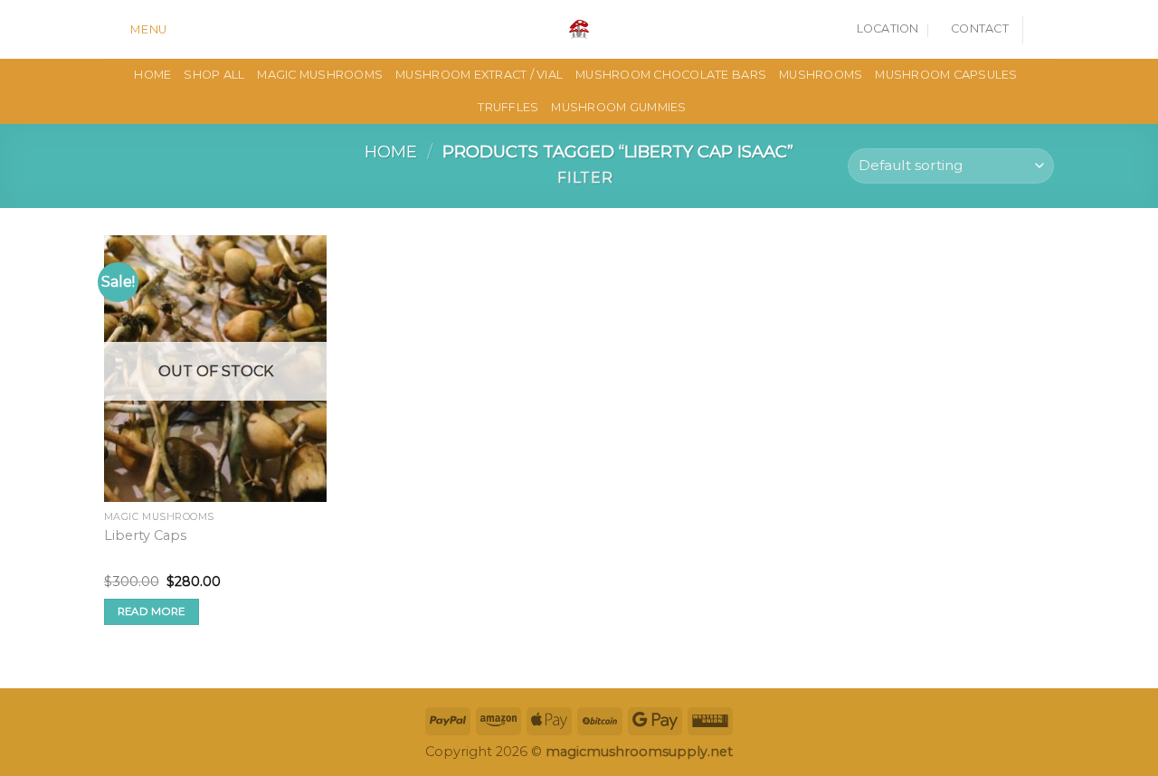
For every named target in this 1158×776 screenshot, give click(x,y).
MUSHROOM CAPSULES (946, 74)
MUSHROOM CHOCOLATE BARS (670, 74)
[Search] (187, 29)
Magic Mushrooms (320, 74)
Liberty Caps (145, 535)
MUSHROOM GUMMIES (618, 107)
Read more (151, 611)
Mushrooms (820, 74)
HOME (152, 74)
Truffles (508, 107)
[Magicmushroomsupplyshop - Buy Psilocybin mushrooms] (579, 29)
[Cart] (1045, 30)
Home (391, 151)
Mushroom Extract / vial (479, 74)
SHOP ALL (214, 74)
